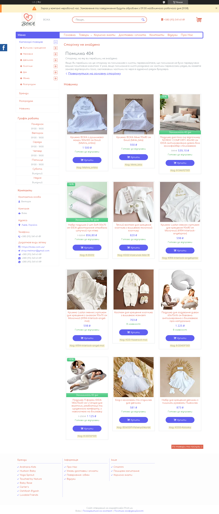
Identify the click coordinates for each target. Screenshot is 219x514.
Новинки (24, 108)
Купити (88, 160)
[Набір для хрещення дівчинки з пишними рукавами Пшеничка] (180, 377)
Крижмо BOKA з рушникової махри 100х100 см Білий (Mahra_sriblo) (87, 140)
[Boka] (28, 19)
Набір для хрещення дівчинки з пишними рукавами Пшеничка (180, 401)
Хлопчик (28, 66)
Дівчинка (28, 60)
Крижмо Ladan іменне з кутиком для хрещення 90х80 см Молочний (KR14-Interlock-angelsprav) (180, 229)
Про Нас (187, 35)
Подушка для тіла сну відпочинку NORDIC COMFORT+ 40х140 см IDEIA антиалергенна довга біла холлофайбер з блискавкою (180, 141)
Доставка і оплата (132, 35)
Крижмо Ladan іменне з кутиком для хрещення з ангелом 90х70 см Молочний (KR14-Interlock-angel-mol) (87, 316)
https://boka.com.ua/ (33, 247)
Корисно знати (104, 35)
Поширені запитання (126, 471)
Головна (70, 35)
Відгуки (172, 35)
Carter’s (24, 487)
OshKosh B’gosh (29, 491)
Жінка (26, 78)
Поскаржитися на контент (97, 511)
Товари (84, 35)
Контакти (156, 35)
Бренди (24, 93)
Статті (119, 467)
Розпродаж (29, 84)
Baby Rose (26, 483)
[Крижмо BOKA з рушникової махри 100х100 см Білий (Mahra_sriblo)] (87, 114)
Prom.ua (128, 508)
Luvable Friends (29, 495)
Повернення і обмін (78, 475)
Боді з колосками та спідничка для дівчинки (133, 401)
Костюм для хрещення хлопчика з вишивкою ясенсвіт (133, 314)
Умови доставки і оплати (82, 471)
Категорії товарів (31, 42)
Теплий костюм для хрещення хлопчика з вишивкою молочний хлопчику (133, 228)
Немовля (28, 54)
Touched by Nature (31, 479)
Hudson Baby (28, 471)
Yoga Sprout (27, 475)
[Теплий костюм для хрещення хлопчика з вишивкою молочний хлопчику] (133, 202)
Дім (25, 72)
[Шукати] (143, 19)
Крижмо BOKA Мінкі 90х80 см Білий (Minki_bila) (133, 138)
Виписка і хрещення (34, 48)
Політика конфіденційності (128, 511)
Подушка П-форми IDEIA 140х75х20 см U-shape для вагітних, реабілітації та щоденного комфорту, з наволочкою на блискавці (87, 406)
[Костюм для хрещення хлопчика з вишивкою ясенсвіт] (133, 289)
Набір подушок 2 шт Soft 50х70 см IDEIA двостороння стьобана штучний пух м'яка (87, 228)
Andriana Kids (28, 467)
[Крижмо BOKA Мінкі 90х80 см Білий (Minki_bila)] (133, 114)
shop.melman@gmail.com (35, 251)
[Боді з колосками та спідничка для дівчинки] (133, 377)
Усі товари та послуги (186, 446)
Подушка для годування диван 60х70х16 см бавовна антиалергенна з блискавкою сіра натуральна (180, 316)
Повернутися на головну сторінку (94, 73)
